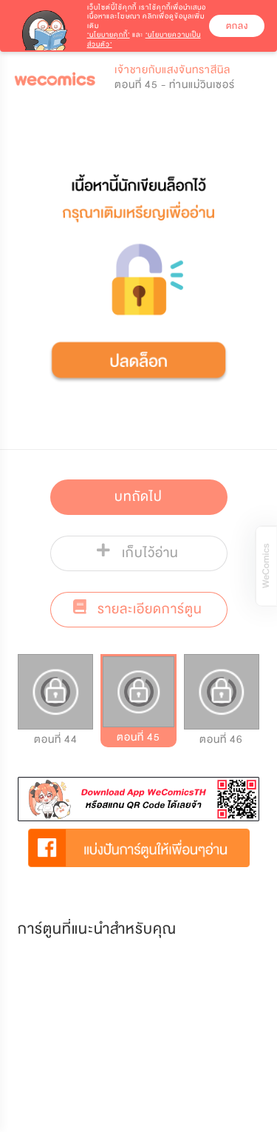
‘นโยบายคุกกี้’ (108, 35)
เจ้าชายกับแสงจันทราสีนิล (172, 70)
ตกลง (237, 26)
